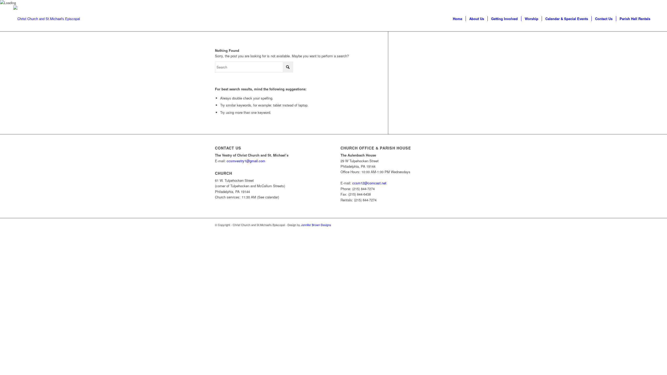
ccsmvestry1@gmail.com (246, 160)
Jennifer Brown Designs (316, 225)
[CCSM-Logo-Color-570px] (46, 18)
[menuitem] (457, 18)
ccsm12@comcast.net (369, 182)
